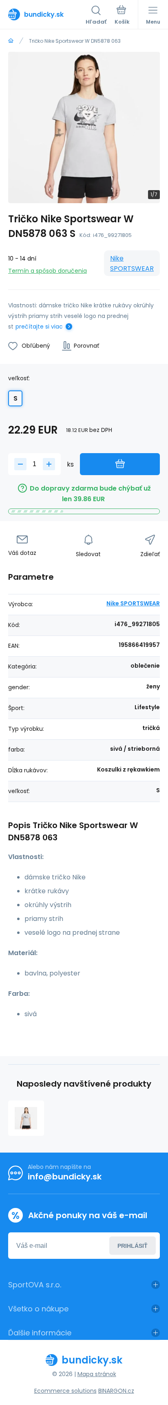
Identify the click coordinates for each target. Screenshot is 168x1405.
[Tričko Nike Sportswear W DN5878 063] (26, 1118)
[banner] (47, 14)
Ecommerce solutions (65, 1391)
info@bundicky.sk (65, 1176)
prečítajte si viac (39, 326)
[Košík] (122, 16)
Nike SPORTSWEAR (132, 263)
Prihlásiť (132, 1246)
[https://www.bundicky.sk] (10, 41)
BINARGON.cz (116, 1391)
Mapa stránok (96, 1374)
